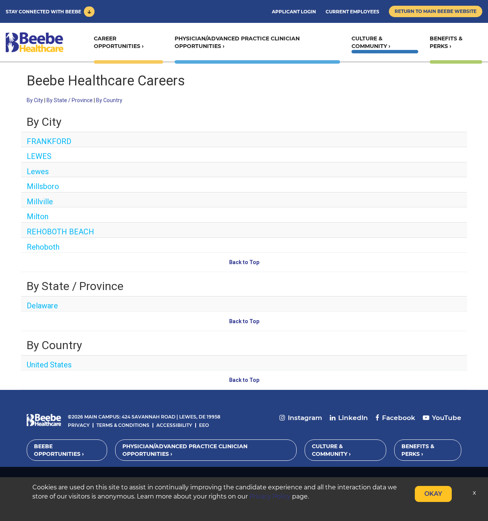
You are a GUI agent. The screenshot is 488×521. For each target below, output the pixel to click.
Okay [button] (433, 493)
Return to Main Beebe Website (436, 11)
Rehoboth (43, 247)
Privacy (79, 425)
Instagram (305, 418)
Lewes (38, 171)
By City (35, 100)
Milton (37, 216)
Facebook (398, 418)
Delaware (42, 305)
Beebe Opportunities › (59, 450)
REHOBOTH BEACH (60, 231)
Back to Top (244, 262)
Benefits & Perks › (446, 42)
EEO (204, 425)
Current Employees (352, 11)
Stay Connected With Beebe (43, 11)
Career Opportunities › (119, 42)
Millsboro (43, 186)
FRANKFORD (49, 141)
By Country (109, 100)
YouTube (446, 418)
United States (49, 364)
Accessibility (174, 425)
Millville (40, 201)
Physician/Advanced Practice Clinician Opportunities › (237, 42)
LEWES (39, 156)
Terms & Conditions (122, 425)
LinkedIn (353, 418)
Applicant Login (294, 11)
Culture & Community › (371, 42)
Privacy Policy (270, 496)
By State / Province (70, 100)
